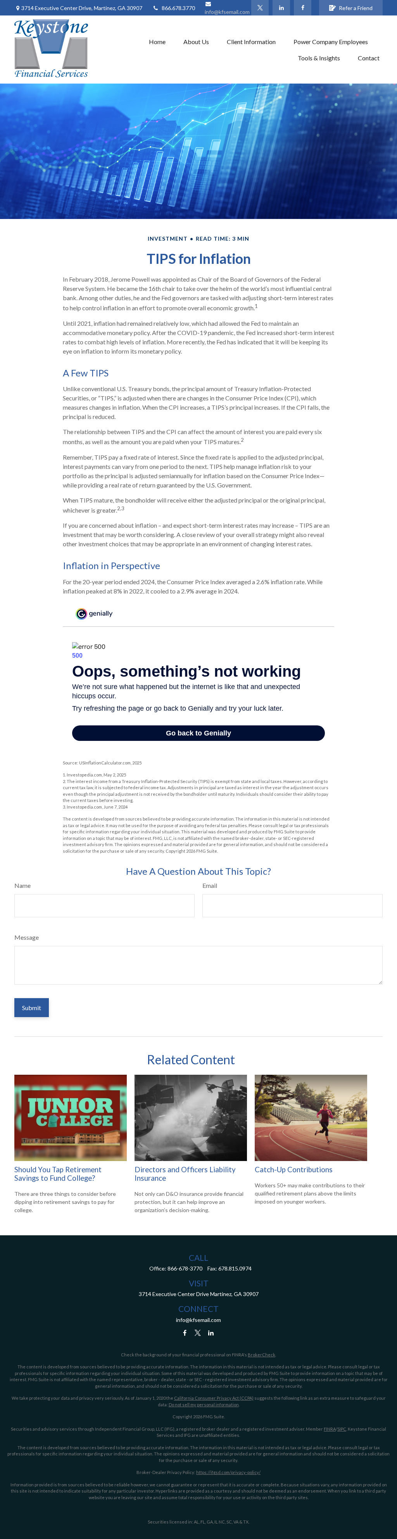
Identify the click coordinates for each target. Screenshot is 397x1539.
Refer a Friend (356, 8)
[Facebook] (302, 7)
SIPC (341, 1428)
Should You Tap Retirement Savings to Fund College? (58, 1173)
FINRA (330, 1428)
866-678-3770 (184, 1268)
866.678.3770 (178, 8)
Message (26, 937)
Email (209, 885)
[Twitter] (260, 7)
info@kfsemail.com (198, 1320)
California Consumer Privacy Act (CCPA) (214, 1397)
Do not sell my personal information (204, 1404)
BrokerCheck (261, 1354)
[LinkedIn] (281, 7)
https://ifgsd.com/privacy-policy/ (228, 1472)
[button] (157, 41)
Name (22, 885)
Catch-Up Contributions (294, 1169)
